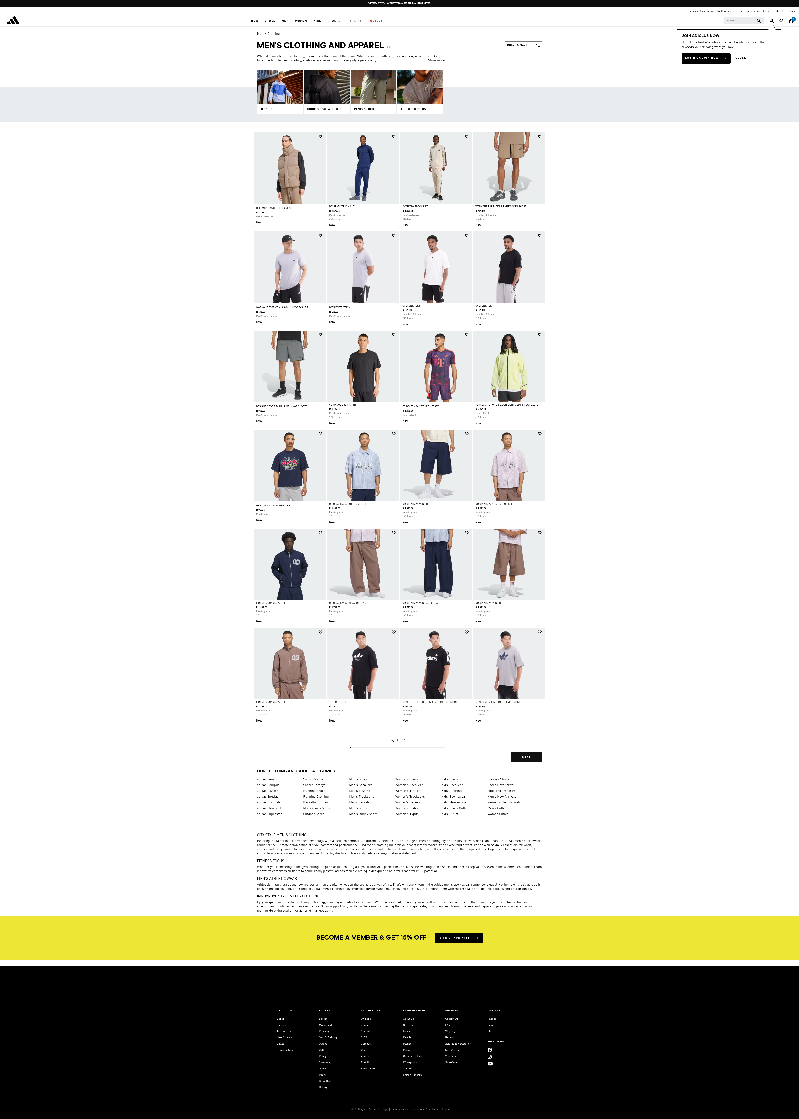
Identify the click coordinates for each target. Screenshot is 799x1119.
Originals (366, 1018)
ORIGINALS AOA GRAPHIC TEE (273, 506)
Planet (407, 1043)
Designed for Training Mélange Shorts (281, 406)
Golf (321, 1050)
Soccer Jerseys (314, 785)
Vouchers (450, 1056)
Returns (450, 1037)
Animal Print (368, 1068)
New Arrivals (284, 1037)
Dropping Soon (285, 1050)
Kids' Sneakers (452, 785)
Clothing (274, 34)
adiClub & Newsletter (458, 1043)
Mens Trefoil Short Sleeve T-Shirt (497, 702)
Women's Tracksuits (410, 796)
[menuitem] (254, 21)
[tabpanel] (399, 451)
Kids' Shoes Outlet (454, 808)
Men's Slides (358, 808)
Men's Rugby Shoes (363, 814)
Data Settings (357, 1109)
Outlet (280, 1043)
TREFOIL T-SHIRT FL (340, 702)
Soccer (323, 1018)
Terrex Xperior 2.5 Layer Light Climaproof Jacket (507, 405)
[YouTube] (490, 1063)
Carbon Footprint (413, 1056)
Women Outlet (498, 814)
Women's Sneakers (409, 785)
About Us (408, 1018)
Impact (407, 1031)
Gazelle (365, 1050)
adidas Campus (268, 785)
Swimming (325, 1062)
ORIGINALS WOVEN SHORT (417, 504)
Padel (322, 1075)
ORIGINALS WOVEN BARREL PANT (348, 603)
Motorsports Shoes (317, 808)
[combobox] (744, 20)
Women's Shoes (406, 779)
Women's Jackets (408, 802)
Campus (366, 1043)
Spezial (365, 1031)
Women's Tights (407, 814)
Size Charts (452, 1050)
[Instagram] (490, 1056)
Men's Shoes (358, 779)
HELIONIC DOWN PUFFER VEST (274, 208)
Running (324, 1031)
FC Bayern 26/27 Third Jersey (420, 406)
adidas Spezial (267, 796)
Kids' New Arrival (454, 802)
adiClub (407, 1068)
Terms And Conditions (425, 1109)
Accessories (284, 1031)
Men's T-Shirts (360, 791)
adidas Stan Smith (270, 808)
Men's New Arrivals (502, 796)
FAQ (447, 1025)
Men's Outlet (497, 808)
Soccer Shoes (313, 779)
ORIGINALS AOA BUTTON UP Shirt (349, 504)
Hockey (323, 1087)
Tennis (322, 1068)
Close (740, 58)
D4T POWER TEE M (339, 307)
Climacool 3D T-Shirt (342, 405)
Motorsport (325, 1025)
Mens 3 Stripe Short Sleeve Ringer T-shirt (429, 702)
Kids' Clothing (451, 791)
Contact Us (451, 1018)
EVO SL (365, 1062)
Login (792, 11)
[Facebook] (490, 1049)
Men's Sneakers (360, 785)
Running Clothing (316, 796)
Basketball (325, 1081)
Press (406, 1050)
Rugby (322, 1056)
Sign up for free (455, 938)
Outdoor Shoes (313, 814)
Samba (365, 1025)
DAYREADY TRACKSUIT (342, 206)
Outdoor (323, 1043)
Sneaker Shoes (498, 779)
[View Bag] (791, 21)
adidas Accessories (502, 791)
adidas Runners (412, 1075)
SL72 (364, 1037)
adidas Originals (269, 802)
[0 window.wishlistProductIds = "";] (781, 21)
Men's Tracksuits (361, 796)
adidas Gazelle (267, 791)
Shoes (280, 1018)
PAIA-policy (410, 1062)
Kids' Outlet (449, 814)
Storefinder (452, 1062)
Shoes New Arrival (501, 785)
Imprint (446, 1109)
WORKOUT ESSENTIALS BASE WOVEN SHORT (500, 206)
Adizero (365, 1056)
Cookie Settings (378, 1109)
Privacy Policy (400, 1109)
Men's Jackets (359, 802)
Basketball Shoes (315, 802)
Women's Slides (406, 808)
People (407, 1037)
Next (526, 757)
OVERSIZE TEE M (411, 306)
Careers (408, 1025)
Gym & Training (328, 1037)
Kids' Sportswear (453, 796)
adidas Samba (267, 779)
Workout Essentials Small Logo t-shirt (282, 307)
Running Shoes (314, 791)
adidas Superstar (269, 814)
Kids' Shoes (449, 779)
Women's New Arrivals (504, 802)
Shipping (450, 1031)
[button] (254, 21)
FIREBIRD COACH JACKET (270, 603)
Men (260, 34)
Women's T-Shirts (408, 791)
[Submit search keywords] (759, 20)
